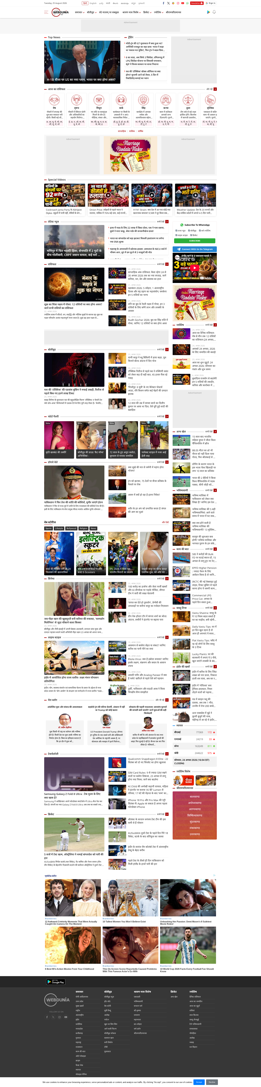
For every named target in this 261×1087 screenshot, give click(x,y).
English (93, 3)
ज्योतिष (157, 12)
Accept (199, 1082)
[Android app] (55, 982)
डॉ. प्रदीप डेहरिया (65, 727)
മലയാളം (125, 3)
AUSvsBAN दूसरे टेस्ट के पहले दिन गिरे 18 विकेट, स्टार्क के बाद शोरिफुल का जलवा (148, 834)
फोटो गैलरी (53, 416)
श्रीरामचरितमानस (173, 12)
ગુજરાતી (141, 3)
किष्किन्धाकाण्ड (194, 815)
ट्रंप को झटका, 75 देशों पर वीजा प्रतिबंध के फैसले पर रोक (147, 482)
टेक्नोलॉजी (53, 754)
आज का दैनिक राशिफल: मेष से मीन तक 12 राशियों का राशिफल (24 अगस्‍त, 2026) (204, 336)
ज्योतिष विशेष (183, 771)
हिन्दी (85, 3)
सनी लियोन (108, 1042)
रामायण (137, 1015)
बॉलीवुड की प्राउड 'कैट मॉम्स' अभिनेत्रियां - (91, 454)
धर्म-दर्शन (137, 1028)
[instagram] (178, 3)
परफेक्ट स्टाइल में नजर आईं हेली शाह (154, 454)
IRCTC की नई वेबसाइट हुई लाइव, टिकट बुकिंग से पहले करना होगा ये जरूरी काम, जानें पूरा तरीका (204, 585)
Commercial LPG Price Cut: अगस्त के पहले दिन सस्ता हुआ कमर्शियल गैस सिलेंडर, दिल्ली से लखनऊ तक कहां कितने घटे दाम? (204, 599)
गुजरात (78, 1037)
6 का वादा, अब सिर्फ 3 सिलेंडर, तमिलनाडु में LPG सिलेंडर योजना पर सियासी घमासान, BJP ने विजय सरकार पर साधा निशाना (145, 61)
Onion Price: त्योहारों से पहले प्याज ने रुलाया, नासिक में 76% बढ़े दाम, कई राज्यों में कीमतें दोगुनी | (107, 211)
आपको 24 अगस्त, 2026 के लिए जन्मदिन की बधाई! (204, 350)
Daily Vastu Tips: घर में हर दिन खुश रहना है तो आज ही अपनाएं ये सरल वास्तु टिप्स (204, 630)
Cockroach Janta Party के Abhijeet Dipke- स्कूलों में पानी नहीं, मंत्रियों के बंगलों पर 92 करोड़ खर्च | (64, 211)
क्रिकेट (146, 12)
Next (118, 62)
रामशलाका (193, 1028)
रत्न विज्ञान (193, 1047)
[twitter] (168, 3)
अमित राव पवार (148, 730)
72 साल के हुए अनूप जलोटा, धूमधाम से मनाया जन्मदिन (123, 454)
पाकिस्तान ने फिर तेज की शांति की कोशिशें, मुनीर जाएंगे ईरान (73, 502)
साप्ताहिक (122, 131)
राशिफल (52, 264)
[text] (64, 195)
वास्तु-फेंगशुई (194, 1019)
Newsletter (195, 3)
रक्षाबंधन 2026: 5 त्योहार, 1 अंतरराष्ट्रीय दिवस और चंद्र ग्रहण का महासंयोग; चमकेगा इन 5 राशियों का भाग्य (147, 291)
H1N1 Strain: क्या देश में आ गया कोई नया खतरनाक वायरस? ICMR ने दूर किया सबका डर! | (151, 211)
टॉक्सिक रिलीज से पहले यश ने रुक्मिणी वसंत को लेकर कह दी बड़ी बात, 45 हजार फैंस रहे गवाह (148, 374)
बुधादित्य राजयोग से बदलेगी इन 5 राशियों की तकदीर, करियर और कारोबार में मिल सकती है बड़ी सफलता (204, 382)
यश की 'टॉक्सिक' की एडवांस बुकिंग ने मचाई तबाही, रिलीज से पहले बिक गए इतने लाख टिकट (74, 391)
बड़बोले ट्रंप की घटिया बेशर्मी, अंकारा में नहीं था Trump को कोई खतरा (106, 708)
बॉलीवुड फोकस (110, 1033)
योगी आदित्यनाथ (82, 996)
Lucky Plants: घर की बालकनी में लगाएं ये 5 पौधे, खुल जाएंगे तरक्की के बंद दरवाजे (204, 657)
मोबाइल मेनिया (81, 1074)
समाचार (78, 12)
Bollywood (71, 528)
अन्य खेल (181, 431)
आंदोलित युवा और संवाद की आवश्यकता (64, 706)
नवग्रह (191, 1042)
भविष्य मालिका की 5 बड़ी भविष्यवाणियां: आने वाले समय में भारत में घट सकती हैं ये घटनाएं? (204, 512)
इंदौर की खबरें (183, 666)
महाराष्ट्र (78, 1042)
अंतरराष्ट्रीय (80, 1015)
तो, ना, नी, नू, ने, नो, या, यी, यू (210, 123)
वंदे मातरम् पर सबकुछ (109, 12)
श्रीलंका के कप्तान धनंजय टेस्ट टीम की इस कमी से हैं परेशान (147, 821)
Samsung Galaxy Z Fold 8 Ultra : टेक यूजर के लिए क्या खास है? (72, 795)
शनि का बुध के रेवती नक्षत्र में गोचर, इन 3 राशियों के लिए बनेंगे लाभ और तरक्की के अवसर (146, 307)
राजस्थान (79, 1047)
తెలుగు (115, 3)
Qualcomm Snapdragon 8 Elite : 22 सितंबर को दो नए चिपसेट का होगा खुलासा (148, 760)
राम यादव (106, 727)
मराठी (108, 3)
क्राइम (78, 1060)
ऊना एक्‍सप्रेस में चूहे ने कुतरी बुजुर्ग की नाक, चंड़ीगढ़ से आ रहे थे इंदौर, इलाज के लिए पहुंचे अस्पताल (203, 716)
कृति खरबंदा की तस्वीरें (56, 452)
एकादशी (137, 996)
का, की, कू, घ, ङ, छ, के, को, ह (99, 123)
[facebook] (164, 3)
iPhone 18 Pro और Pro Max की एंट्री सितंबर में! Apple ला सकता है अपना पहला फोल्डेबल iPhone (147, 803)
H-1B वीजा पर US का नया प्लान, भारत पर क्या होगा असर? (81, 79)
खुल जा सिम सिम (110, 1024)
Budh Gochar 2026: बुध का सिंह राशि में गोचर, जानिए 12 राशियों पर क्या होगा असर (148, 321)
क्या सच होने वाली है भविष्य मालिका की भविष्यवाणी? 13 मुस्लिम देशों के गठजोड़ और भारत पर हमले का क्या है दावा (203, 526)
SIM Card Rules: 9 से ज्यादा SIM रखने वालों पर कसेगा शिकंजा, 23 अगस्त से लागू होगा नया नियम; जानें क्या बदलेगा (147, 776)
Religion (83, 528)
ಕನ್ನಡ (133, 3)
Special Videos (57, 179)
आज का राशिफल (56, 89)
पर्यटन (106, 1019)
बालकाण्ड (195, 796)
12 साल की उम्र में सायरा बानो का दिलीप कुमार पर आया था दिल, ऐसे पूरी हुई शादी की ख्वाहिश (148, 406)
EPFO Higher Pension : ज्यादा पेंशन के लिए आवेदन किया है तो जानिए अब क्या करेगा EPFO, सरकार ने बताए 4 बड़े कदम (204, 571)
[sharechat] (173, 3)
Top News (54, 37)
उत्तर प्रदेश (79, 1001)
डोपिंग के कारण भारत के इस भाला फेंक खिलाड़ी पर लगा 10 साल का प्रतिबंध (204, 467)
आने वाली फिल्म (110, 1028)
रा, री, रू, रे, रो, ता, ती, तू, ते (188, 123)
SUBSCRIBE (194, 240)
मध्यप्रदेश (79, 1028)
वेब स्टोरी (107, 1005)
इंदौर (77, 1019)
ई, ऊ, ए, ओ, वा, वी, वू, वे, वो (77, 123)
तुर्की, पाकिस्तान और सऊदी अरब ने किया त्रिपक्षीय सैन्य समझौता (146, 690)
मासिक (132, 131)
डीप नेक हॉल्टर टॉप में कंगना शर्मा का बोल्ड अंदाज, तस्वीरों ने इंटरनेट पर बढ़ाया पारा (147, 618)
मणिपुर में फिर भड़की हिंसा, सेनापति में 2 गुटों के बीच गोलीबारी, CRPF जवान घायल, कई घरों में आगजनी (74, 253)
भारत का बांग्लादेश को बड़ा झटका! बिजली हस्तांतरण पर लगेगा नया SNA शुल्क (137, 240)
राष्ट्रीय (78, 1010)
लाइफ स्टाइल (54, 637)
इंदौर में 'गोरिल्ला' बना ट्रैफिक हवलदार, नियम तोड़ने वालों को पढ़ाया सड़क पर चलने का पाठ (202, 689)
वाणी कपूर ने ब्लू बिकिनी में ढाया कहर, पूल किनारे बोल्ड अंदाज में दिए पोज (147, 359)
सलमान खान (109, 1037)
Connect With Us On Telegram (197, 249)
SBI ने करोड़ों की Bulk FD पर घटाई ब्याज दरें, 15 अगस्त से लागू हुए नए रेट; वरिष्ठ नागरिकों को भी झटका (204, 557)
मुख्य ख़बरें (80, 1005)
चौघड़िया (192, 1033)
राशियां (192, 1010)
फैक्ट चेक (79, 1065)
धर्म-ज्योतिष (205, 230)
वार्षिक (140, 131)
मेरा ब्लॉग (52, 700)
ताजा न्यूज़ (181, 230)
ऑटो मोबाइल (81, 1056)
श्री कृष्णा (137, 1010)
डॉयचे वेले (53, 462)
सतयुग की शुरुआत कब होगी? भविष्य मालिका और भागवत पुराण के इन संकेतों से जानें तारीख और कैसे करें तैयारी (204, 540)
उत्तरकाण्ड (195, 834)
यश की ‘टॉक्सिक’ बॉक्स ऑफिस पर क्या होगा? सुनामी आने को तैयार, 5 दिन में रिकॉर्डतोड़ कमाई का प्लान (143, 75)
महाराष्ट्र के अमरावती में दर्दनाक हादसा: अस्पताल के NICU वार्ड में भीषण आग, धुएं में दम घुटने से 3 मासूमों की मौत (138, 250)
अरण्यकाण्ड (195, 809)
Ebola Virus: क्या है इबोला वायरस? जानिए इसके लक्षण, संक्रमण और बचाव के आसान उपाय (148, 662)
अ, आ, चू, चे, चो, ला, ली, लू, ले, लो (54, 123)
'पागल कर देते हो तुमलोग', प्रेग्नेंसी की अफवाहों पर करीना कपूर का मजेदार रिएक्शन (148, 604)
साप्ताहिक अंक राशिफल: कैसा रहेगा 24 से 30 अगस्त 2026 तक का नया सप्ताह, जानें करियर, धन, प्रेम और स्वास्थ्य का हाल (147, 275)
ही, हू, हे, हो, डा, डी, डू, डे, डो (121, 123)
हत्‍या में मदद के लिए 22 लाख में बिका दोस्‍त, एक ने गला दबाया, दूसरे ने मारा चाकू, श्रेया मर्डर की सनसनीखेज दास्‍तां (137, 229)
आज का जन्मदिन (195, 1001)
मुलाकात (107, 1051)
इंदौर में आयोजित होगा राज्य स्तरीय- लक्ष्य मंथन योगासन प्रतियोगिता (71, 679)
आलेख (106, 1015)
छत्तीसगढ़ (79, 1033)
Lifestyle (59, 528)
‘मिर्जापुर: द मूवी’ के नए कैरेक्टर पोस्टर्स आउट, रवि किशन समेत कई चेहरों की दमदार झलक (148, 390)
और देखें (165, 522)
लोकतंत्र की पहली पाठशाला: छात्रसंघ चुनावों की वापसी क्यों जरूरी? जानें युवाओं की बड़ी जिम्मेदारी (148, 710)
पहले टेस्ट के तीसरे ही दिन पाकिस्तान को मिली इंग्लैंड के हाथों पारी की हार (146, 862)
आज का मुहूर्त (194, 1005)
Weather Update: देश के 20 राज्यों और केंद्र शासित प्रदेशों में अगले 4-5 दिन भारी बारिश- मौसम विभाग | (195, 211)
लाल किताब (193, 1015)
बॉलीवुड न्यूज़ (109, 996)
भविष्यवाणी (182, 490)
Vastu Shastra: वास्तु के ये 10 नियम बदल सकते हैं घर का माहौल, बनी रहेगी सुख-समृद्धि (204, 616)
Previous (46, 62)
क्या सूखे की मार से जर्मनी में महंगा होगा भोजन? (146, 469)
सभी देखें (160, 221)
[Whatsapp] (187, 3)
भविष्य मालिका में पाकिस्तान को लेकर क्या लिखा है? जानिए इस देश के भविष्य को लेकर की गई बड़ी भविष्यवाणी (204, 499)
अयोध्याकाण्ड (194, 803)
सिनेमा (48, 423)
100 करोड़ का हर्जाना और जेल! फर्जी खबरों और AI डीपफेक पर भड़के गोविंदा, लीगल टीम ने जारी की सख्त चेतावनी (147, 590)
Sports (49, 528)
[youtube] (183, 3)
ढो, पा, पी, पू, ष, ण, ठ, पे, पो (166, 123)
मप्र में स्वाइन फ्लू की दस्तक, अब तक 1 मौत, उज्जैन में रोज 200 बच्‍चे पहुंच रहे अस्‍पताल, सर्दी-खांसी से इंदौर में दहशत (203, 703)
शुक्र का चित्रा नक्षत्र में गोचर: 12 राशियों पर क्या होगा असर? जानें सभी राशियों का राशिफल (73, 306)
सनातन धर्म (138, 1005)
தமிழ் (101, 3)
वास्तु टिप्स (181, 608)
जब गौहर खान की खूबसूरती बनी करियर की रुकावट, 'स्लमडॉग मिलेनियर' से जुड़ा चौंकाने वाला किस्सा (74, 620)
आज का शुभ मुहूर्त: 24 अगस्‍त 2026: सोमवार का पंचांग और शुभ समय (203, 366)
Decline (212, 1082)
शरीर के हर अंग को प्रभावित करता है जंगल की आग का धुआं (147, 510)
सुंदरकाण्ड (195, 821)
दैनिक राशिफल (195, 996)
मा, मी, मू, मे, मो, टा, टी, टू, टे (144, 123)
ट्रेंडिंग (130, 37)
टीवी (106, 1047)
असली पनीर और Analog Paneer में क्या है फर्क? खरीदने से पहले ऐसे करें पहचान (147, 676)
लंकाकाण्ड (195, 828)
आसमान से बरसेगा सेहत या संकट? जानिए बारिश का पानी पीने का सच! (146, 647)
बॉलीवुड (90, 12)
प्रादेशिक (79, 1024)
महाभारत (137, 1019)
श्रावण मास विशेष (130, 12)
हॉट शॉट (107, 1001)
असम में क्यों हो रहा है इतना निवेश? (144, 494)
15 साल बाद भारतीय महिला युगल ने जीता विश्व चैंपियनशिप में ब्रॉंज (203, 440)
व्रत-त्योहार (138, 1024)
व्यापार (179, 725)
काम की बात (182, 549)
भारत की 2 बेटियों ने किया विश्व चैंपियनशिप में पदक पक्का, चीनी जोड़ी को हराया (204, 481)
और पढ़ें (209, 89)
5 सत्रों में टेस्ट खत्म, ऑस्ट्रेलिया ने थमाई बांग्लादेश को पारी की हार (73, 856)
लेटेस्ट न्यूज (53, 221)
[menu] (47, 12)
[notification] (214, 12)
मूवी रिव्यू (107, 1010)
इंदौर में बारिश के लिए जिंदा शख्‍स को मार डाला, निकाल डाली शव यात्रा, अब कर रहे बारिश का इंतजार (204, 675)
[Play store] (208, 12)
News (93, 528)
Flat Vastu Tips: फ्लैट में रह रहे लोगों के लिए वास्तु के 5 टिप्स (204, 644)
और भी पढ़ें (160, 699)
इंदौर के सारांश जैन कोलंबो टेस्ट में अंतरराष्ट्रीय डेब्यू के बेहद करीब (148, 848)
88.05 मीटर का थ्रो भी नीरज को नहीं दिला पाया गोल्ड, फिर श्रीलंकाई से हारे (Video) (204, 454)
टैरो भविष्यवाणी (195, 1024)
